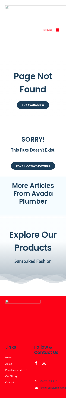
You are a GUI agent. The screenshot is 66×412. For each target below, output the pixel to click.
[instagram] (44, 363)
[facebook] (36, 363)
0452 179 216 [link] (48, 381)
